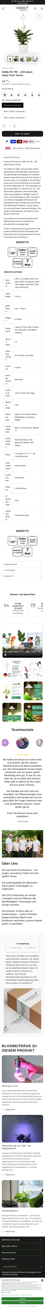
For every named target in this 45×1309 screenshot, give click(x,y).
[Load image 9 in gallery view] (29, 59)
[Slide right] (41, 2)
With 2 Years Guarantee (14, 112)
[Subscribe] (41, 1267)
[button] (35, 8)
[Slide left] (4, 2)
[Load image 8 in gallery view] (22, 59)
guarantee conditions (18, 237)
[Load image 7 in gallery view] (16, 59)
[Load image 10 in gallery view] (35, 59)
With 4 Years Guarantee (14, 118)
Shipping (13, 84)
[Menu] (3, 8)
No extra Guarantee (12, 106)
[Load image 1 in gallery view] (10, 59)
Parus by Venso (8, 68)
